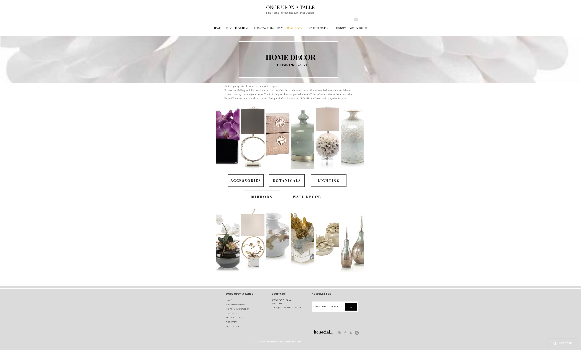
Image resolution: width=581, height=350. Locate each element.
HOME (229, 300)
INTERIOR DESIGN (234, 318)
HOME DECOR (232, 313)
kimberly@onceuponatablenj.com (286, 307)
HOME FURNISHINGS (235, 304)
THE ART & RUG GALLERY (237, 309)
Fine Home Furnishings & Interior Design (290, 12)
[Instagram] (339, 333)
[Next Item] (359, 136)
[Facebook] (345, 333)
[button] (356, 18)
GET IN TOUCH (232, 326)
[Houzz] (357, 333)
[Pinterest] (351, 333)
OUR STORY (231, 322)
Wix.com (298, 341)
